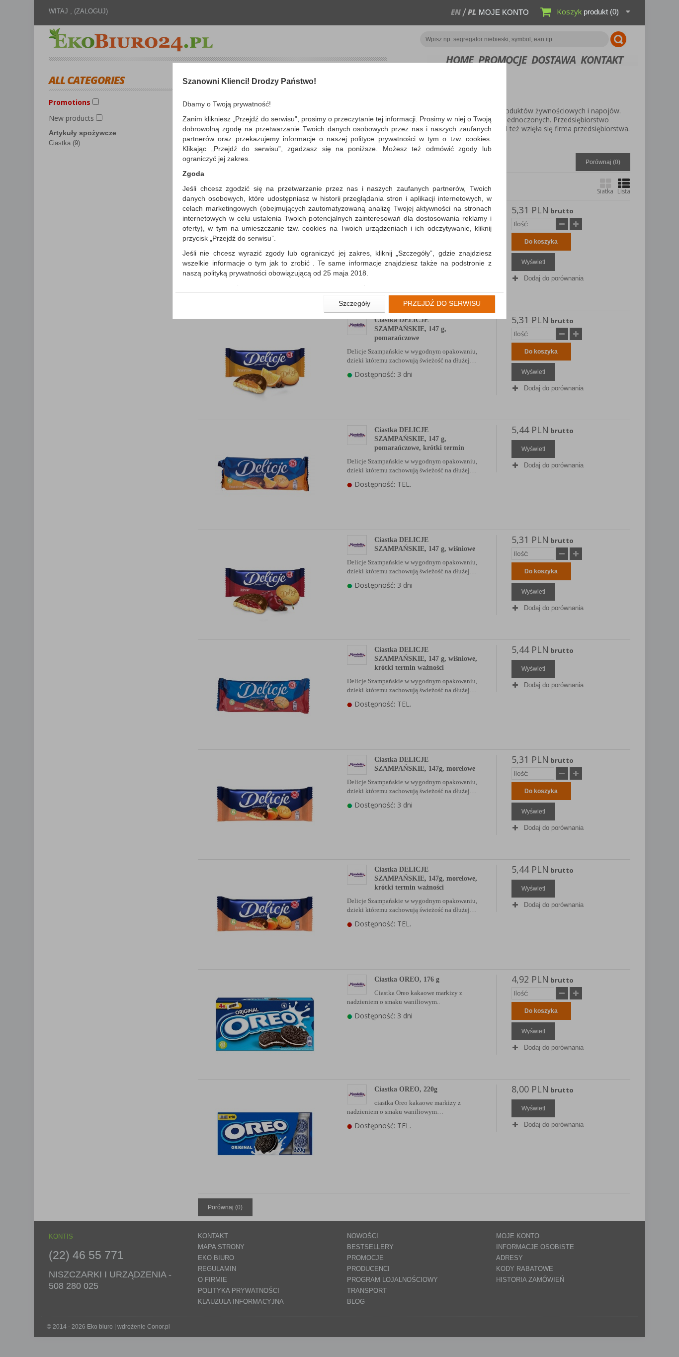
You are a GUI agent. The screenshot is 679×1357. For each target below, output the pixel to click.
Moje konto (504, 12)
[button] (354, 304)
